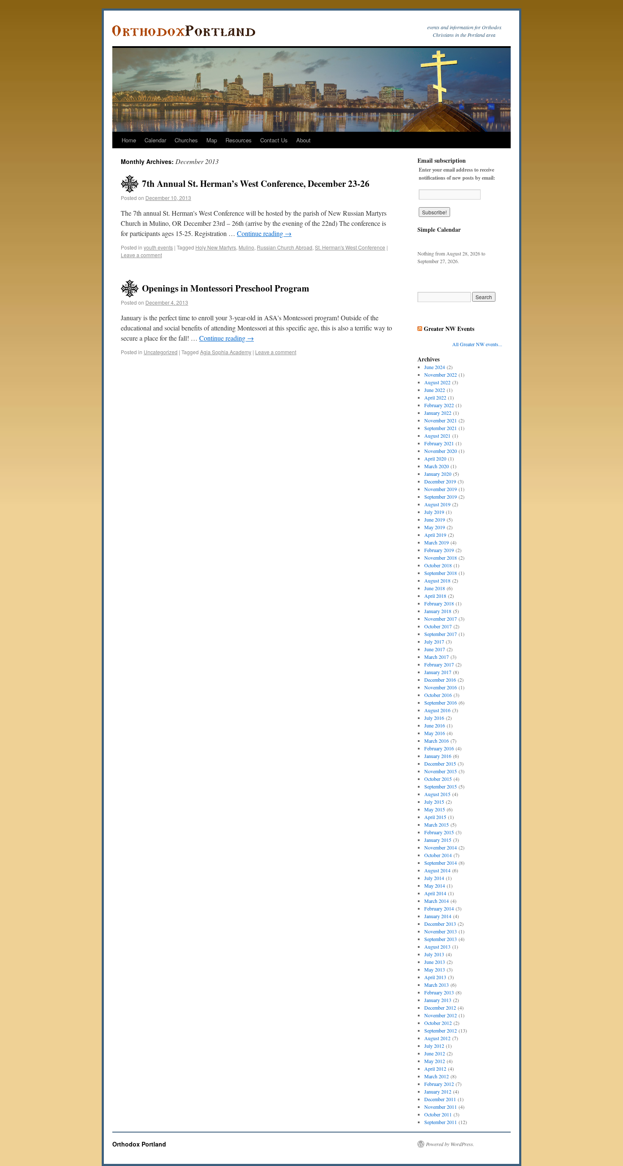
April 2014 (435, 893)
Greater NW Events (449, 328)
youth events (158, 247)
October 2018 (438, 565)
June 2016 (434, 725)
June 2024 (434, 367)
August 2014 (437, 870)
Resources (238, 140)
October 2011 (438, 1114)
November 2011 (440, 1106)
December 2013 (440, 923)
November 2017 (440, 618)
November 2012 (440, 1015)
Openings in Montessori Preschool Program (225, 288)
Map (211, 140)
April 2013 (435, 977)
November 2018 (440, 557)
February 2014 (439, 908)
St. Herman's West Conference (350, 247)
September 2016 (440, 702)
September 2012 (440, 1030)
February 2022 (439, 405)
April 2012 (435, 1068)
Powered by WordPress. (450, 1144)
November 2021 (440, 420)
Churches (186, 140)
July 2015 (434, 801)
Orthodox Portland (139, 1144)
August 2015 (437, 794)
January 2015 (437, 839)
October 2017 (438, 626)
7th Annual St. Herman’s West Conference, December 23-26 (256, 183)
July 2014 (434, 877)
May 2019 (434, 527)
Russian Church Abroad (284, 247)
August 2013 (437, 946)
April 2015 (435, 816)
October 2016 (438, 694)
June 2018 (434, 588)
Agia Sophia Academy (225, 351)
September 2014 (440, 862)
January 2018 (437, 611)
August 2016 (437, 710)
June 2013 (434, 961)
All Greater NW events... (477, 344)
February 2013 (439, 992)
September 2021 (440, 428)
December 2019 (440, 481)
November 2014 (440, 847)
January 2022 (437, 412)
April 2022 (435, 397)
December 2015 (440, 763)
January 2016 (437, 755)
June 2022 (434, 389)
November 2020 (440, 450)
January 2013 (437, 1000)
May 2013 (434, 969)
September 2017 (440, 633)
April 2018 (435, 595)
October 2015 (438, 778)
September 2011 (440, 1122)
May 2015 (434, 809)
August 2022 (437, 382)
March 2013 (436, 984)
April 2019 (435, 534)
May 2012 (434, 1061)
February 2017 (439, 664)
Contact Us (274, 140)
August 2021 (437, 435)
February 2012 (439, 1083)
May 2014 (434, 885)
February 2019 (439, 550)
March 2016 (436, 740)
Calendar (155, 140)
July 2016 (434, 717)
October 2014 (438, 855)
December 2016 (440, 679)
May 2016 (434, 733)
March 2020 (436, 466)
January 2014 (437, 916)
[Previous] (425, 242)
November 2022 (440, 374)
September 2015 (440, 786)
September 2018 (440, 572)
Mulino (246, 247)
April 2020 (435, 458)
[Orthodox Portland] (186, 31)
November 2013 (440, 931)
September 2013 (440, 939)
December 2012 (440, 1007)
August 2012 (437, 1038)
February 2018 (439, 603)
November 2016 (440, 687)
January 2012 (437, 1091)
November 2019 (440, 489)
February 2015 (439, 832)
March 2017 (436, 656)
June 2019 (434, 519)
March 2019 (436, 542)
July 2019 (434, 511)
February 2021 (439, 443)
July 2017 (434, 641)
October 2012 (438, 1022)
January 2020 (437, 473)
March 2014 (436, 900)
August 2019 (437, 504)
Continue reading (264, 233)
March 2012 (436, 1076)
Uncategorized (161, 351)
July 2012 (434, 1045)
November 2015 (440, 771)
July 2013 (434, 954)
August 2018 (437, 580)
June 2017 (434, 649)
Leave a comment (141, 254)
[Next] (493, 242)
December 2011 (440, 1099)
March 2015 (436, 824)
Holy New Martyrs (215, 247)
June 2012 (434, 1053)
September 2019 (440, 496)
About (303, 140)
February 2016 (439, 748)
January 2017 (437, 672)
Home (129, 140)
